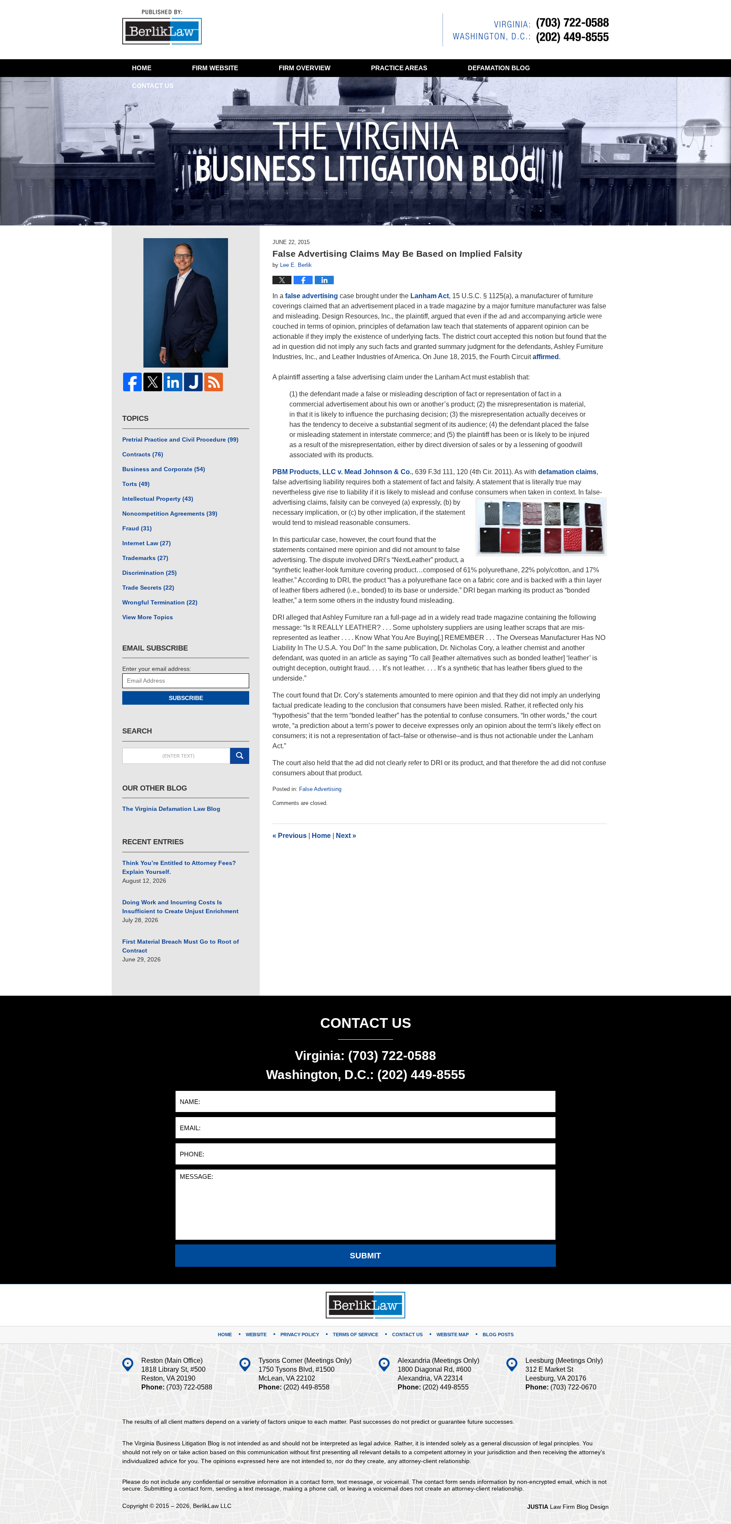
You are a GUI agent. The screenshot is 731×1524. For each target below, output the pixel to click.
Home (141, 67)
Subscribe (186, 698)
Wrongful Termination (160, 602)
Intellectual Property (157, 498)
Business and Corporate (163, 469)
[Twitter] (153, 382)
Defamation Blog (499, 67)
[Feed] (213, 382)
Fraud (137, 528)
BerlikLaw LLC (212, 1505)
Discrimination (149, 572)
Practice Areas (399, 67)
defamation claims (567, 471)
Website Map (453, 1334)
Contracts (142, 454)
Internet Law (146, 543)
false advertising (311, 295)
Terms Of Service (355, 1334)
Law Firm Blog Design (568, 1506)
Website (215, 67)
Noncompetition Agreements (169, 513)
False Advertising (320, 789)
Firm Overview (304, 67)
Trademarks (145, 558)
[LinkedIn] (173, 382)
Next (346, 835)
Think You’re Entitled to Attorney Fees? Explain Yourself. (179, 867)
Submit (365, 1255)
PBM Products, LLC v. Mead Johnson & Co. (342, 471)
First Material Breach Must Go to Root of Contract (180, 946)
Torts (136, 484)
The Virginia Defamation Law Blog (171, 808)
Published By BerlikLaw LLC (525, 30)
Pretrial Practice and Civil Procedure (180, 439)
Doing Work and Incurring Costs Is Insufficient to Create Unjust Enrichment (180, 906)
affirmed (546, 356)
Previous (289, 835)
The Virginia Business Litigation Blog (162, 27)
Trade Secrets (148, 587)
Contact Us (407, 1334)
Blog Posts (498, 1334)
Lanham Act (429, 295)
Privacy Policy (299, 1334)
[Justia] (193, 382)
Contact (152, 85)
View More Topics (147, 617)
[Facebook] (132, 382)
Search (239, 756)
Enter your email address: (156, 668)
